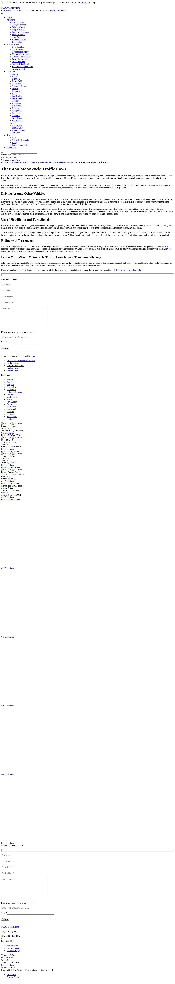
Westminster (17, 120)
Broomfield (17, 81)
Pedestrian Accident (20, 59)
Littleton (15, 108)
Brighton (16, 79)
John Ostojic (17, 42)
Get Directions (7, 433)
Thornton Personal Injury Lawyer (23, 162)
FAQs (14, 142)
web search (6, 155)
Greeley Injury (13, 948)
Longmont (16, 110)
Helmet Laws (12, 370)
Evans (14, 93)
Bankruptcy (17, 125)
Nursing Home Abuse (21, 56)
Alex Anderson (18, 37)
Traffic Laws (12, 363)
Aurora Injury (12, 945)
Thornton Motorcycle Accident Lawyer (57, 162)
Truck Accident (18, 61)
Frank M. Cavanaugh (21, 32)
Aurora (15, 74)
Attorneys (11, 20)
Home (9, 17)
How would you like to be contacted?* (18, 332)
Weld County (18, 118)
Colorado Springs (19, 86)
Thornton (16, 115)
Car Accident (17, 49)
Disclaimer (11, 974)
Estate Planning (18, 130)
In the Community (20, 145)
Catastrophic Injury (20, 52)
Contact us (85, 2)
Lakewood (16, 106)
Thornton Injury (13, 950)
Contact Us (11, 147)
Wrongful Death (19, 69)
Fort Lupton (17, 98)
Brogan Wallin (18, 29)
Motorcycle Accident (21, 54)
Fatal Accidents (13, 368)
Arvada (15, 76)
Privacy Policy (13, 977)
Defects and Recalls (15, 365)
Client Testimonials (20, 140)
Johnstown (16, 103)
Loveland (16, 113)
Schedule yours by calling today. (128, 270)
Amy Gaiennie (18, 22)
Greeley (15, 101)
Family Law (17, 128)
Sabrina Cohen (18, 27)
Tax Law (16, 133)
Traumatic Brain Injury (22, 64)
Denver (15, 88)
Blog (14, 137)
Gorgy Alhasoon (19, 25)
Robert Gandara (19, 39)
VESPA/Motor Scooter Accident (21, 360)
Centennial (16, 83)
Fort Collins (17, 96)
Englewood (17, 91)
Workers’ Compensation (22, 66)
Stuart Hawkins (18, 34)
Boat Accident (18, 47)
